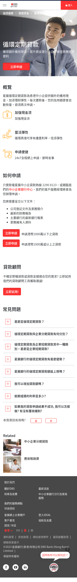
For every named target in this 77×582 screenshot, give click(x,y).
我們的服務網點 (13, 503)
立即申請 (16, 66)
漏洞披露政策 (61, 537)
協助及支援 (45, 520)
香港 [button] (7, 530)
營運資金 (24, 13)
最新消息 (43, 488)
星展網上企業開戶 (14, 515)
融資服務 (8, 13)
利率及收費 (10, 494)
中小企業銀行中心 (21, 189)
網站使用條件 (41, 537)
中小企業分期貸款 (36, 441)
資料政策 (8, 537)
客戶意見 (9, 520)
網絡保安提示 (11, 542)
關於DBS (9, 488)
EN (18, 530)
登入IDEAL (44, 515)
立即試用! (12, 291)
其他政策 (23, 537)
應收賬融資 (31, 458)
